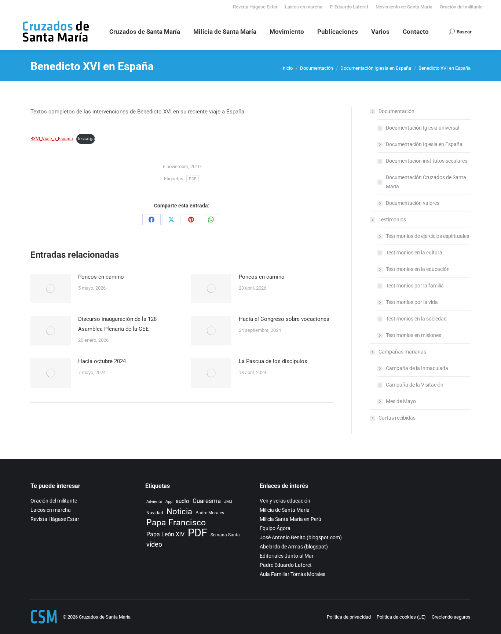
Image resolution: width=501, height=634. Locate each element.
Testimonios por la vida (412, 302)
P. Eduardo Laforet (349, 7)
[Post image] (50, 288)
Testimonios (392, 219)
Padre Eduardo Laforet (286, 565)
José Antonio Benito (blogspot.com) (301, 537)
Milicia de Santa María (285, 510)
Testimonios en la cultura (414, 253)
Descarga (85, 138)
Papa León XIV (165, 534)
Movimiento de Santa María (404, 7)
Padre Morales (209, 512)
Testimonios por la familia (415, 286)
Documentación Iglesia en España (424, 144)
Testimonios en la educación (418, 269)
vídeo (154, 544)
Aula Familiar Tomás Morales (292, 574)
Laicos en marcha (303, 7)
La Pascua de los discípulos (273, 361)
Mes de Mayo (401, 401)
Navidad (154, 512)
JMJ (228, 501)
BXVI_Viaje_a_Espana (51, 138)
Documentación (396, 111)
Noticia (179, 511)
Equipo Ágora (275, 528)
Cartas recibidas (397, 418)
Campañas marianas (402, 352)
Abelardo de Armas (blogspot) (294, 547)
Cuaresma (207, 500)
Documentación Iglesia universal (422, 128)
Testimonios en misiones (413, 335)
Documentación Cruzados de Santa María (426, 181)
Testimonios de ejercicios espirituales (427, 236)
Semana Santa (225, 534)
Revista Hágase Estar (255, 7)
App (168, 501)
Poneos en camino (101, 276)
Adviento (154, 501)
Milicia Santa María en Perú (290, 519)
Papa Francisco (176, 522)
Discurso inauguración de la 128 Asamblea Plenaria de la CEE (117, 324)
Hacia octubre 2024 (102, 361)
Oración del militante (461, 7)
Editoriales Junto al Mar (287, 556)
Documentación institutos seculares (426, 161)
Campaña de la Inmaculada (417, 368)
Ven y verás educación (285, 501)
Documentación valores (412, 203)
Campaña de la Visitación (414, 385)
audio (182, 501)
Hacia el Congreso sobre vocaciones (284, 319)
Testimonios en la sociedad (416, 319)
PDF (193, 179)
